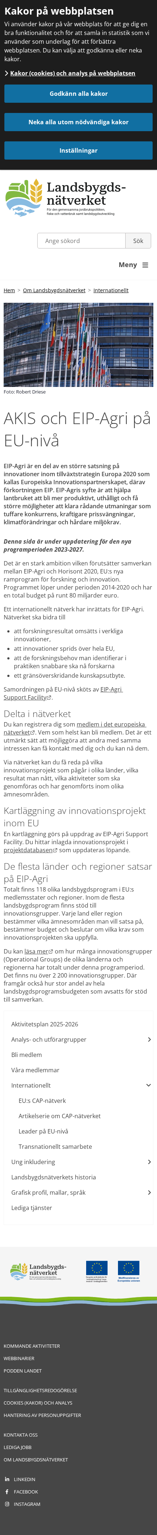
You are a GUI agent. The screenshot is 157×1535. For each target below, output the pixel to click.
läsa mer (38, 951)
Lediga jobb (17, 1447)
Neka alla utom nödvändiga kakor (78, 122)
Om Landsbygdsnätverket (54, 290)
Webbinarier (19, 1358)
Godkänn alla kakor (79, 94)
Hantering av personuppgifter (42, 1415)
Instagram (27, 1504)
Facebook (26, 1491)
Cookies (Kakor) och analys (38, 1402)
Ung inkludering (33, 1162)
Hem (9, 290)
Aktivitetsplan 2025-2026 (44, 1024)
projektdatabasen (31, 850)
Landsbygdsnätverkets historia (53, 1177)
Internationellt (111, 290)
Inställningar (78, 150)
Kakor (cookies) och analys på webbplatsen (72, 73)
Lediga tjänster (31, 1208)
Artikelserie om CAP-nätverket (60, 1116)
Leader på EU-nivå (43, 1131)
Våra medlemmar (35, 1070)
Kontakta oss (21, 1435)
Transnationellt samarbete (55, 1147)
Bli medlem (26, 1055)
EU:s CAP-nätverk (42, 1101)
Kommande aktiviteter (32, 1346)
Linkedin (24, 1479)
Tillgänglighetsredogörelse (40, 1390)
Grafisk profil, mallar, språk (48, 1193)
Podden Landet (23, 1370)
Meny (133, 264)
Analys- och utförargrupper (49, 1039)
